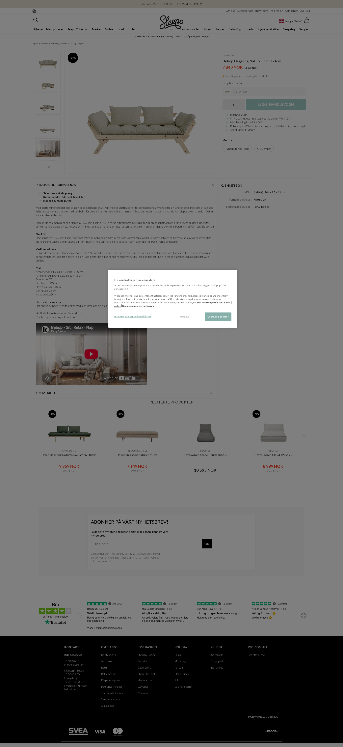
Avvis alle (185, 316)
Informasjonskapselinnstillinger (132, 316)
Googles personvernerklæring (138, 305)
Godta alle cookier (218, 316)
